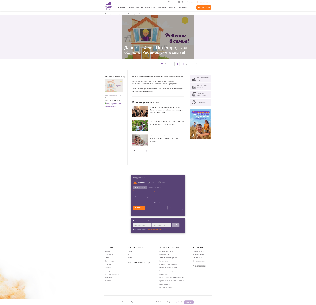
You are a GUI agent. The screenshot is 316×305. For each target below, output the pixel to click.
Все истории (139, 151)
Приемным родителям (166, 7)
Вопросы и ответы (165, 287)
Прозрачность (109, 254)
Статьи (129, 251)
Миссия (107, 251)
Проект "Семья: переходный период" (172, 277)
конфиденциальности (154, 229)
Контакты (108, 281)
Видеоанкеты (150, 7)
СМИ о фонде (109, 261)
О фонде (131, 7)
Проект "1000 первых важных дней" (171, 281)
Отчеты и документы (112, 274)
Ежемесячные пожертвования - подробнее (146, 191)
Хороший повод (198, 254)
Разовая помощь (140, 187)
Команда (108, 267)
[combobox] (158, 197)
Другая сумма (158, 202)
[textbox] (158, 197)
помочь (205, 7)
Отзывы (107, 258)
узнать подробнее (175, 302)
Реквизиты (108, 277)
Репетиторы (163, 261)
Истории (139, 7)
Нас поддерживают (111, 271)
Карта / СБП (141, 182)
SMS (153, 182)
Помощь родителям (166, 251)
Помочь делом (198, 258)
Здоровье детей (164, 284)
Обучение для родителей (168, 264)
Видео (129, 258)
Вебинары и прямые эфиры (168, 267)
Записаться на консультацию (169, 258)
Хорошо (189, 302)
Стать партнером (199, 261)
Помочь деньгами (199, 251)
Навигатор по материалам (168, 271)
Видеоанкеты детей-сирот (139, 262)
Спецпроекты (182, 7)
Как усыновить (164, 274)
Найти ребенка (167, 64)
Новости (108, 264)
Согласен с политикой (148, 229)
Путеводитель (164, 254)
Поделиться (191, 64)
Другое (164, 182)
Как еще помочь (175, 208)
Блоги (129, 254)
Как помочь (198, 247)
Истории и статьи (135, 247)
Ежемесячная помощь (155, 187)
